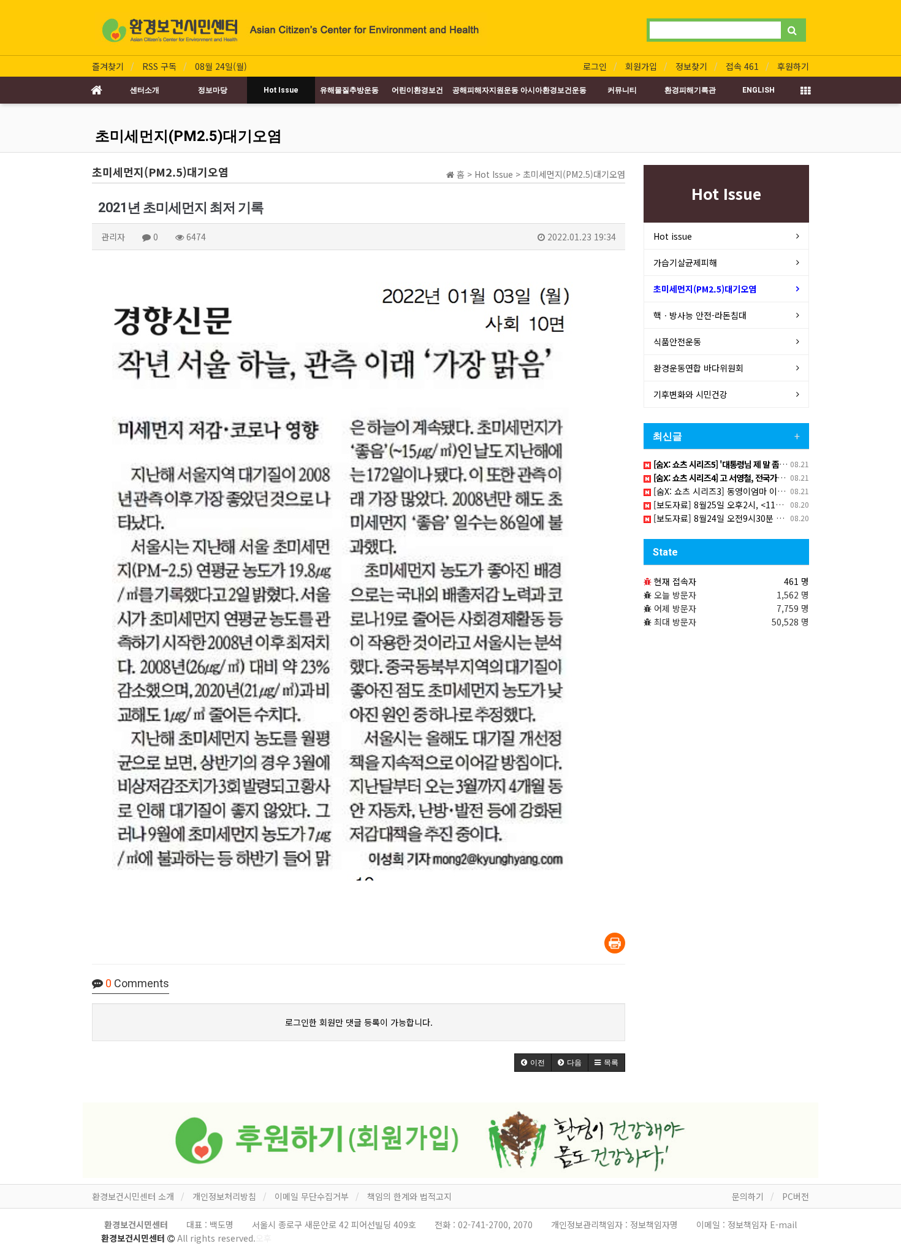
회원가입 (641, 66)
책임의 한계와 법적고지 (409, 1196)
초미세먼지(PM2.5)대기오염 (188, 136)
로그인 (595, 66)
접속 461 (742, 66)
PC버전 (795, 1196)
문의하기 (748, 1196)
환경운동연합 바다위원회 (698, 368)
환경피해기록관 (690, 90)
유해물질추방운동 (349, 90)
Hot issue (672, 236)
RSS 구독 (159, 66)
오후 (264, 1238)
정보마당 (212, 90)
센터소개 (144, 90)
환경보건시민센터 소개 (133, 1196)
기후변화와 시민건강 (690, 394)
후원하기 (793, 66)
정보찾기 (691, 66)
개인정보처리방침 (224, 1196)
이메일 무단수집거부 (312, 1196)
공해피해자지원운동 (485, 90)
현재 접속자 (675, 581)
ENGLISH (758, 90)
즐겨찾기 (108, 66)
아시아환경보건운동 (553, 90)
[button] (533, 1062)
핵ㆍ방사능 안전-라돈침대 (700, 315)
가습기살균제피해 (685, 262)
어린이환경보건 (417, 90)
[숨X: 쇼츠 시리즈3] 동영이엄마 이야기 (722, 491)
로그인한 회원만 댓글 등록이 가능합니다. (359, 1022)
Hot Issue (281, 90)
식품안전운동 (677, 341)
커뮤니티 (622, 90)
